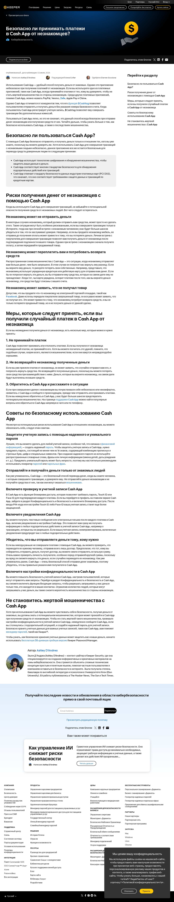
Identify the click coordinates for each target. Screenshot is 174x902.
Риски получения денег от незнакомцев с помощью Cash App (146, 94)
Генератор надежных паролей (138, 797)
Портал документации (13, 842)
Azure (6, 869)
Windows (129, 837)
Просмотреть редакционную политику (87, 719)
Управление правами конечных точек (46, 801)
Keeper (12, 7)
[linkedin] (79, 895)
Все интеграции (11, 877)
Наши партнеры (132, 816)
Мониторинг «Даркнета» (100, 818)
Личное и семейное (98, 793)
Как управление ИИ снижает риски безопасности (51, 753)
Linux (127, 841)
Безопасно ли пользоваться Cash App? (145, 85)
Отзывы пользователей (14, 810)
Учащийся (94, 797)
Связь (6, 835)
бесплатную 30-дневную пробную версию (44, 640)
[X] (82, 895)
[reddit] (92, 895)
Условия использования (14, 846)
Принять (146, 891)
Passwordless (9, 873)
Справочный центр (12, 831)
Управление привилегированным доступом (49, 797)
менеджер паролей (16, 631)
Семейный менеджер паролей (43, 825)
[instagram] (88, 895)
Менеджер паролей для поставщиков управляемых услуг (55, 808)
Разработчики (36, 882)
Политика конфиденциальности (13, 851)
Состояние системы (13, 839)
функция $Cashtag (78, 103)
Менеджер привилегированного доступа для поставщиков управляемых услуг (55, 813)
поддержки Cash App (67, 399)
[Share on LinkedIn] (158, 59)
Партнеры (140, 2)
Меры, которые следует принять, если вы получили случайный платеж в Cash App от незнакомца (147, 104)
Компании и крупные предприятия (105, 789)
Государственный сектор (41, 818)
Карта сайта (35, 875)
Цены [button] (57, 7)
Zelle (62, 98)
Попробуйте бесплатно (140, 7)
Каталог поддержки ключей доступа (45, 867)
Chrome (128, 845)
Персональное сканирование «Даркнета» (143, 789)
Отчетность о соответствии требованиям (102, 836)
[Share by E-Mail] (166, 59)
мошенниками (74, 482)
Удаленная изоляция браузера (43, 804)
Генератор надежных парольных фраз (141, 801)
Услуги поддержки (98, 845)
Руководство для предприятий (43, 852)
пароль (49, 447)
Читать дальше (86, 763)
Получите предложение (115, 7)
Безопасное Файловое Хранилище (105, 822)
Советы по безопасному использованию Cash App (141, 114)
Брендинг (8, 818)
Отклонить (129, 891)
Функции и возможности (40, 842)
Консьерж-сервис (98, 864)
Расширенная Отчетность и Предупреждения (102, 827)
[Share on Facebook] (162, 59)
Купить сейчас (162, 7)
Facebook (11, 296)
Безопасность (10, 793)
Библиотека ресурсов (39, 863)
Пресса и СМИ (10, 814)
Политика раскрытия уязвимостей (13, 802)
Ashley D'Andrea (47, 650)
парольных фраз (56, 463)
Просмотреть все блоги (19, 15)
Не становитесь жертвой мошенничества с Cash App (142, 123)
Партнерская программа (136, 823)
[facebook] (85, 895)
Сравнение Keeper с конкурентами (45, 860)
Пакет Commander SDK (14, 862)
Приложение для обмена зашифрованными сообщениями (144, 805)
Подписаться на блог (18, 59)
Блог (130, 2)
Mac (127, 833)
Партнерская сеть (133, 820)
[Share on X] (154, 59)
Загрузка (67, 7)
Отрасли (34, 839)
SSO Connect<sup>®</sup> (15, 865)
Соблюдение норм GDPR (15, 806)
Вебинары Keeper (38, 879)
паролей (37, 463)
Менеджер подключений (101, 841)
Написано (45, 764)
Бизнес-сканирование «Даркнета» (140, 793)
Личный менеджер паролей (42, 821)
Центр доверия (10, 797)
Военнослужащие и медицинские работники (104, 802)
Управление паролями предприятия (46, 789)
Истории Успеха (37, 835)
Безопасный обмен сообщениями (105, 832)
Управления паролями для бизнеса (45, 793)
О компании (9, 789)
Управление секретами (100, 814)
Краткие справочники (39, 856)
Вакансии (8, 821)
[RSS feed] (95, 895)
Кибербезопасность (22, 39)
